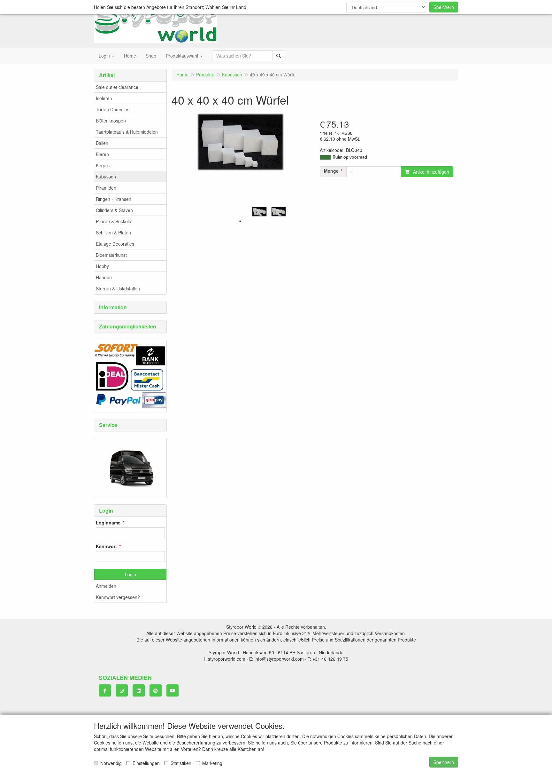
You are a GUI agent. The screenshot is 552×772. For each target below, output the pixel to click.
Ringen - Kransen (113, 199)
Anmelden (106, 586)
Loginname (108, 522)
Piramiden (106, 188)
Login (130, 574)
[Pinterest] (156, 690)
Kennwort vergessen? (118, 597)
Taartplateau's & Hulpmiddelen (127, 132)
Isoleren (104, 98)
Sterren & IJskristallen (118, 288)
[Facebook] (105, 690)
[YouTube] (172, 690)
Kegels (103, 165)
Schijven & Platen (113, 232)
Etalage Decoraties (115, 243)
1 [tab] (240, 221)
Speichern (443, 7)
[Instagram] (122, 690)
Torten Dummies (112, 109)
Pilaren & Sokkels (113, 221)
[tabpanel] (259, 212)
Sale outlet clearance (117, 87)
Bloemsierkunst (111, 255)
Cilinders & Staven (114, 210)
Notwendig (111, 763)
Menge (331, 171)
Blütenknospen (111, 120)
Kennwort (106, 546)
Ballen (102, 143)
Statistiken (181, 763)
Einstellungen (146, 763)
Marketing (212, 763)
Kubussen (106, 176)
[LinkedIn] (139, 690)
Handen (104, 277)
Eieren (102, 154)
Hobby (102, 266)
